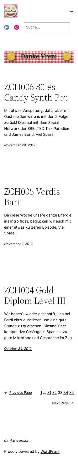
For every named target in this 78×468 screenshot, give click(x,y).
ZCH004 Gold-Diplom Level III (35, 295)
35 (71, 392)
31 (49, 392)
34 (65, 392)
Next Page (63, 403)
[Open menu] (71, 10)
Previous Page (18, 392)
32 (54, 392)
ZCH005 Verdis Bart (32, 196)
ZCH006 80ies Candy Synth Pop (36, 92)
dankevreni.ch (35, 11)
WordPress (50, 451)
